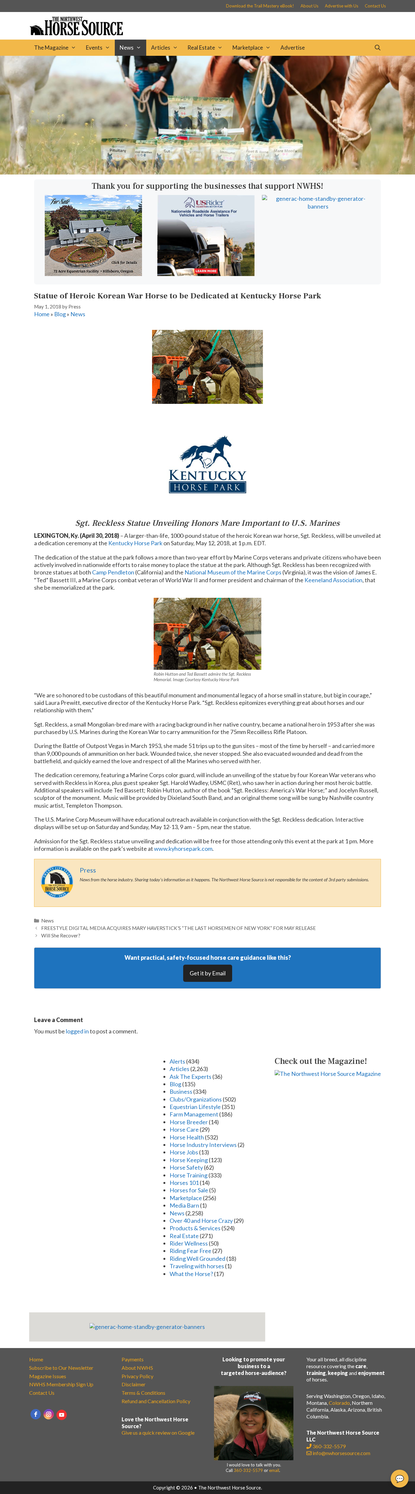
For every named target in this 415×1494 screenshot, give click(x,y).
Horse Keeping (189, 1159)
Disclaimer (134, 1384)
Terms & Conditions (143, 1393)
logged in (77, 1031)
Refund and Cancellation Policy (156, 1401)
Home (42, 314)
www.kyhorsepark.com (183, 848)
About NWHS (137, 1368)
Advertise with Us (341, 5)
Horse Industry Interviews (203, 1144)
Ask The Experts (190, 1076)
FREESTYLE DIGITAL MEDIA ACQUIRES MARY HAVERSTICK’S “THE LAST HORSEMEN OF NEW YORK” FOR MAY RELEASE (178, 928)
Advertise (292, 47)
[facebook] (35, 1414)
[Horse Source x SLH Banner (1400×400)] (207, 172)
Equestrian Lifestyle (195, 1106)
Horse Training (189, 1175)
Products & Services (195, 1228)
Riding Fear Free (190, 1250)
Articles (160, 47)
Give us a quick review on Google (158, 1432)
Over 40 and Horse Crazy (201, 1220)
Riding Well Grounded (197, 1258)
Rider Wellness (189, 1243)
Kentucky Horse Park (135, 543)
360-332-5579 (248, 1470)
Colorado (339, 1403)
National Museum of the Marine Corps (232, 572)
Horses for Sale (189, 1190)
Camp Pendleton (113, 572)
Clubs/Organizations (196, 1099)
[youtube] (61, 1415)
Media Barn (184, 1205)
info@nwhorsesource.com (341, 1453)
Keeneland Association (333, 580)
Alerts (177, 1061)
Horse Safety (186, 1167)
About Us (309, 5)
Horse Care (184, 1129)
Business (181, 1091)
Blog (60, 314)
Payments (133, 1359)
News (127, 47)
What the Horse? (191, 1273)
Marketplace (247, 47)
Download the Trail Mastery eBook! (260, 5)
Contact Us (375, 5)
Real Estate (201, 47)
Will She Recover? (60, 935)
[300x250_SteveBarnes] (93, 273)
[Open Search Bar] (377, 48)
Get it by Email (208, 973)
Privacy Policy (137, 1376)
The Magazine (51, 47)
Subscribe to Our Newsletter (61, 1368)
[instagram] (48, 1414)
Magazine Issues (47, 1376)
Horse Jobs (184, 1152)
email (274, 1470)
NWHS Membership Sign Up (61, 1384)
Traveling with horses (197, 1266)
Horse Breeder (189, 1122)
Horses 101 (184, 1182)
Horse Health (187, 1137)
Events (94, 47)
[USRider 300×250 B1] (206, 273)
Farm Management (194, 1114)
